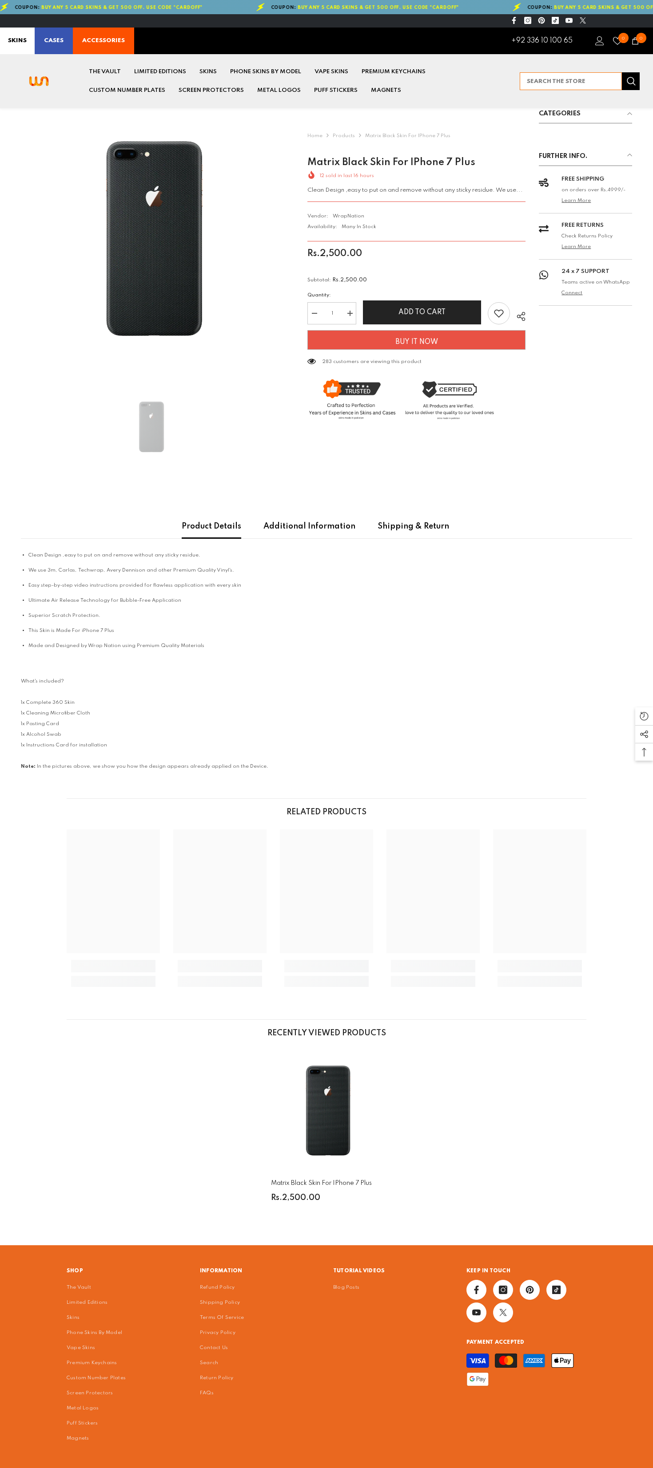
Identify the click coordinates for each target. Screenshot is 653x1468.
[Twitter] (582, 20)
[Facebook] (514, 20)
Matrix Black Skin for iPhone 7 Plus (321, 1183)
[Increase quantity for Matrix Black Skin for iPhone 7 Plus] (349, 313)
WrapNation (348, 216)
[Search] (580, 81)
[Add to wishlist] (499, 313)
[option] (151, 238)
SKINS (17, 40)
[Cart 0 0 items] (635, 40)
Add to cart (422, 312)
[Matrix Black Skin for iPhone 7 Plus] (326, 1110)
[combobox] (571, 81)
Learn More (576, 200)
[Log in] (599, 40)
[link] (113, 966)
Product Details (211, 526)
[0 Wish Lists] (617, 40)
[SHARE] (518, 315)
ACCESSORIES (103, 40)
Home (315, 135)
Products (344, 135)
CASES (54, 40)
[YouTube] (569, 20)
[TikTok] (555, 20)
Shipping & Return (413, 526)
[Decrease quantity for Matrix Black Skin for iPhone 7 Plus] (314, 313)
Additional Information (309, 526)
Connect (571, 293)
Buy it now (416, 342)
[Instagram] (527, 20)
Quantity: (319, 295)
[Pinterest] (541, 20)
